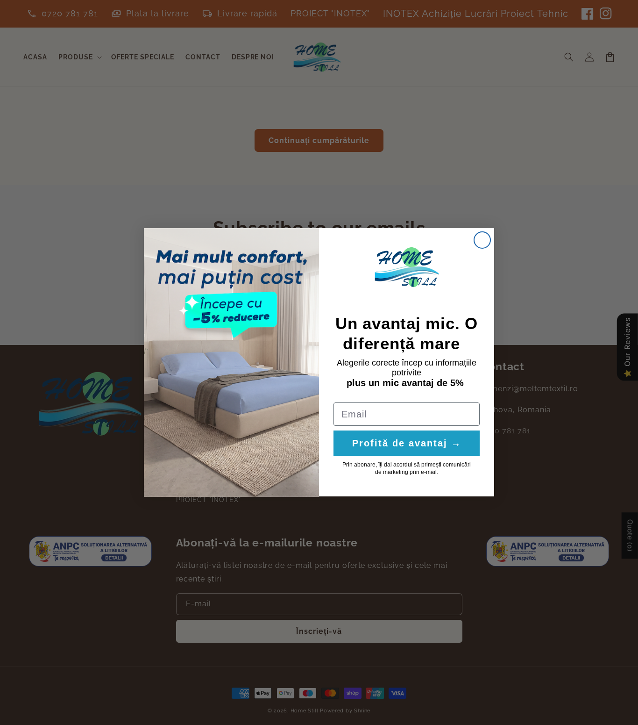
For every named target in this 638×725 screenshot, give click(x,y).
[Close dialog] (482, 240)
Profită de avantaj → (406, 443)
